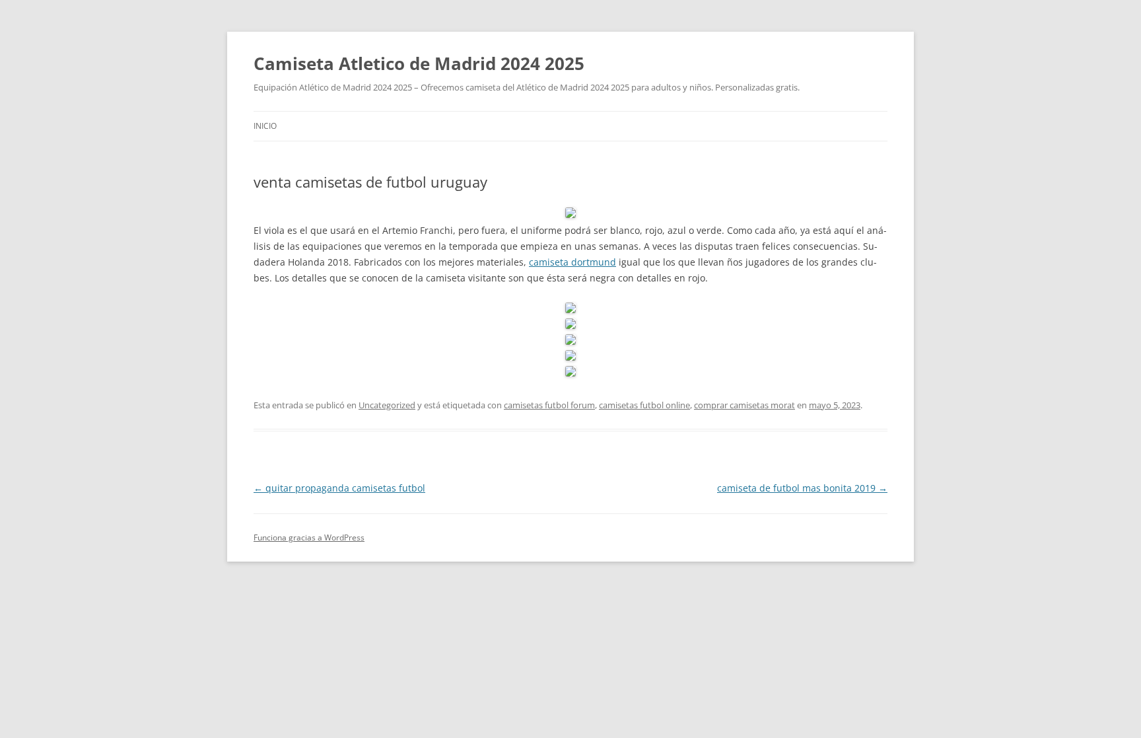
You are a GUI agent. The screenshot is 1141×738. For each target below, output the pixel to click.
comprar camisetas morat (744, 405)
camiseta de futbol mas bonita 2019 (802, 488)
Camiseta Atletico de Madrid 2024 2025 (419, 63)
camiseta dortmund (572, 262)
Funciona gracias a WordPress (309, 537)
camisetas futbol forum (549, 405)
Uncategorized (387, 405)
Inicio (265, 125)
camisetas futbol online (644, 405)
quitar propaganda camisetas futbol (339, 488)
